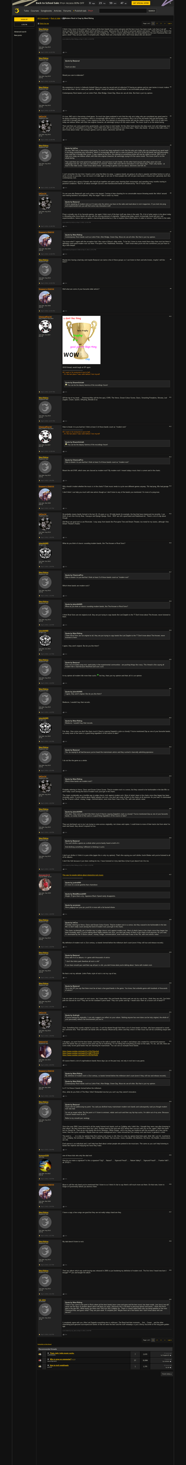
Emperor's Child (45, 232)
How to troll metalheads (59, 1365)
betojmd (42, 1042)
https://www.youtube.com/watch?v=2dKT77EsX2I (81, 1053)
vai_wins (42, 1300)
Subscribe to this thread (44, 1344)
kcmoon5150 (44, 1155)
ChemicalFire (44, 317)
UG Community (43, 18)
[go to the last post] (170, 1355)
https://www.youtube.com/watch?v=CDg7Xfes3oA (81, 1051)
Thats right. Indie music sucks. (62, 1353)
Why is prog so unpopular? (60, 1359)
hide (128, 1356)
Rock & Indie (55, 18)
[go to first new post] (48, 1353)
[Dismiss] (170, 3)
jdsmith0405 (43, 543)
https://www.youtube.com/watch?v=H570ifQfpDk (80, 1055)
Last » (170, 23)
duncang (42, 875)
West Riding (43, 29)
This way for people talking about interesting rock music (83, 875)
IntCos (41, 116)
